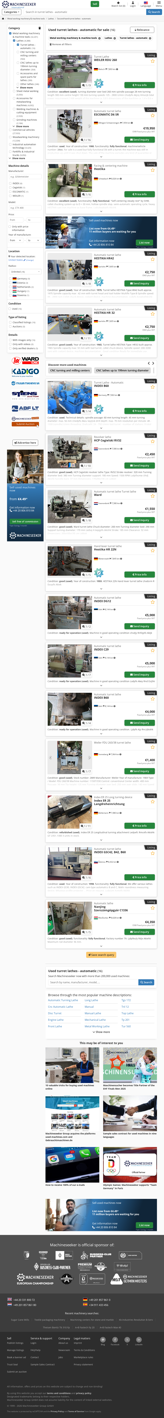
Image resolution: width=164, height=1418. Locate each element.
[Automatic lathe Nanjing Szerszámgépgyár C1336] (70, 918)
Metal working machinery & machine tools (26, 35)
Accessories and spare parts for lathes (29, 77)
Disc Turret (55, 1013)
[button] (159, 4)
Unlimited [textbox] (18, 271)
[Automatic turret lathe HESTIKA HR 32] (70, 324)
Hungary (22, 291)
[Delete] (99, 38)
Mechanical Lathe (95, 1020)
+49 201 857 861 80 (24, 1305)
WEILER (18, 195)
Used (17, 308)
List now (144, 242)
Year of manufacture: (19, 234)
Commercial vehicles (24, 131)
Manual (89, 1006)
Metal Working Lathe (97, 1026)
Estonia (22, 282)
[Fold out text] (101, 102)
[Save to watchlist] (153, 61)
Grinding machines (26, 121)
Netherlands (25, 286)
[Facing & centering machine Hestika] (70, 180)
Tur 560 (126, 1026)
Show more (102, 1032)
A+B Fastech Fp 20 (84, 1327)
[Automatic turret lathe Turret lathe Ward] (70, 506)
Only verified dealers (25, 348)
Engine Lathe (56, 1020)
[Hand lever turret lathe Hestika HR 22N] (70, 561)
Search (155, 12)
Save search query (102, 955)
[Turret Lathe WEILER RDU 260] (70, 71)
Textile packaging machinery (49, 1319)
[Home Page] (3, 18)
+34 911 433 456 (98, 1305)
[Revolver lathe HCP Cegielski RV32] (70, 451)
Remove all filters (62, 44)
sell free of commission (25, 521)
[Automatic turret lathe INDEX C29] (70, 660)
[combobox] (25, 271)
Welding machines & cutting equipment (27, 112)
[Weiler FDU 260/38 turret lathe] (70, 757)
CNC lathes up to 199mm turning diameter (29, 66)
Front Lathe (55, 1026)
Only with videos (23, 344)
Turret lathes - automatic (28, 46)
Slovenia (22, 295)
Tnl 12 (125, 1006)
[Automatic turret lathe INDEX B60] (70, 709)
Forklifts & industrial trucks (23, 153)
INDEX (17, 183)
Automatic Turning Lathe (63, 1000)
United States (21, 259)
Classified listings (24, 322)
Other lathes (29, 84)
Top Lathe (128, 1013)
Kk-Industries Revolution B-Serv (136, 1319)
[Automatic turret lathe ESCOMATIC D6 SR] (70, 126)
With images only (24, 340)
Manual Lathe (93, 1013)
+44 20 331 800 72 (24, 1300)
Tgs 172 (126, 1000)
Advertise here (26, 442)
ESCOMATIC (20, 191)
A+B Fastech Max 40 (110, 1327)
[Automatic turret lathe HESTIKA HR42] (70, 269)
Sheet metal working (27, 93)
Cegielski (19, 187)
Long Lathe (91, 1000)
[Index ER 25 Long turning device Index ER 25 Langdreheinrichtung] (70, 812)
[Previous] (50, 71)
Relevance (143, 30)
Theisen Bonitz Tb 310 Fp (56, 1327)
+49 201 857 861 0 (99, 1300)
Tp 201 (126, 1020)
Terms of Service (76, 1411)
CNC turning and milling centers (29, 55)
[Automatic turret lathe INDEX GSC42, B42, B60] (70, 863)
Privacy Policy (57, 1411)
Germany (23, 278)
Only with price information (20, 228)
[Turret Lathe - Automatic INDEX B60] (70, 397)
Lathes (23, 40)
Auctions (19, 326)
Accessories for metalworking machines (25, 102)
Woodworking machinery (26, 138)
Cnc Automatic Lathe (60, 1006)
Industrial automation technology (24, 146)
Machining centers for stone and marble (92, 1319)
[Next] (89, 71)
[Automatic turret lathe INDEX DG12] (70, 612)
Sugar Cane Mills (20, 1319)
